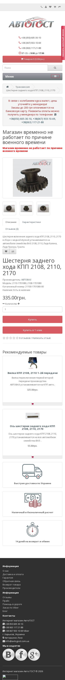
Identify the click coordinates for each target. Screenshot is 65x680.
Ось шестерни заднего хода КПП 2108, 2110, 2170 (32, 427)
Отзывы (7, 597)
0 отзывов (25, 337)
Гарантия (8, 577)
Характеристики (31, 222)
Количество (11, 303)
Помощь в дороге (12, 604)
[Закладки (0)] (50, 6)
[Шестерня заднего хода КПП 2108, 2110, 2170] (32, 177)
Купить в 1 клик (32, 330)
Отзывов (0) (11, 228)
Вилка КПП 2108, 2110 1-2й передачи (33, 373)
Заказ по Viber (11, 607)
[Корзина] (55, 6)
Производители (11, 588)
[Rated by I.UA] (10, 677)
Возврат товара (12, 584)
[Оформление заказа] (59, 6)
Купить (32, 319)
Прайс (6, 600)
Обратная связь (11, 581)
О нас (6, 570)
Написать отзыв (41, 337)
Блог (5, 611)
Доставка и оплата (13, 574)
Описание (10, 222)
